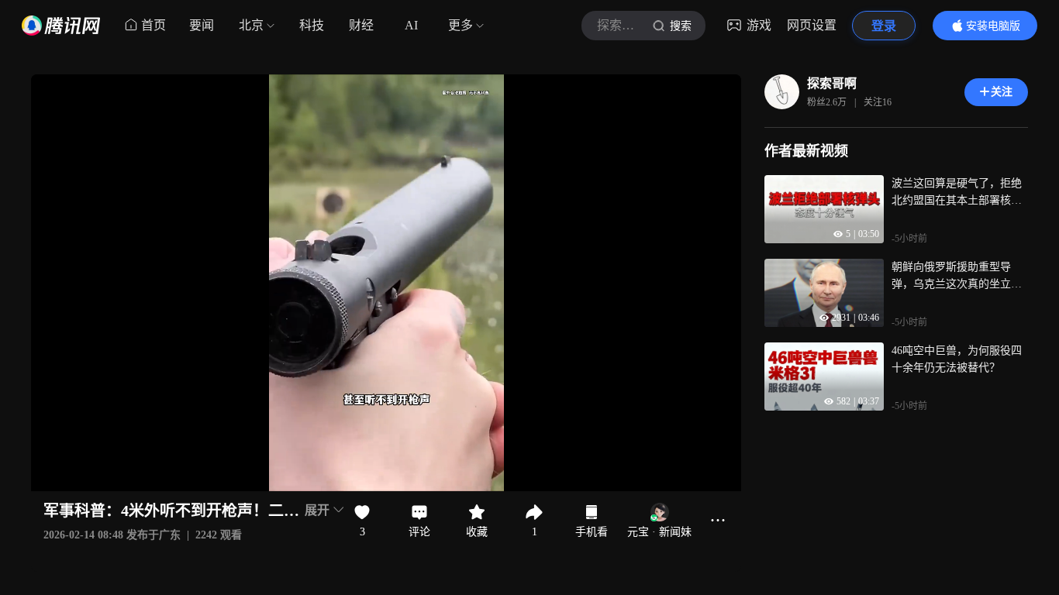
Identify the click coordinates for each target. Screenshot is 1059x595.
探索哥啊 (832, 83)
